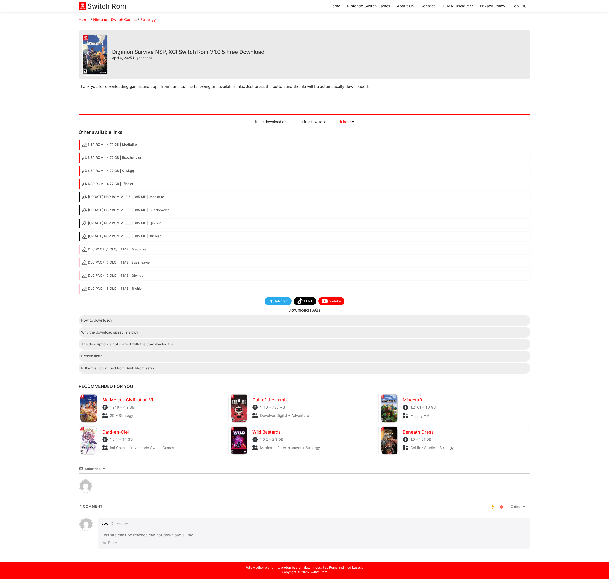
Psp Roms (330, 567)
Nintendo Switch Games (368, 6)
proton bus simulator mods (301, 567)
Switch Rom (318, 572)
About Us (405, 6)
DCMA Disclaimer (457, 6)
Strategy (148, 19)
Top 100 (519, 6)
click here (342, 122)
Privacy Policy (492, 6)
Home (334, 6)
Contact (427, 6)
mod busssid (354, 567)
